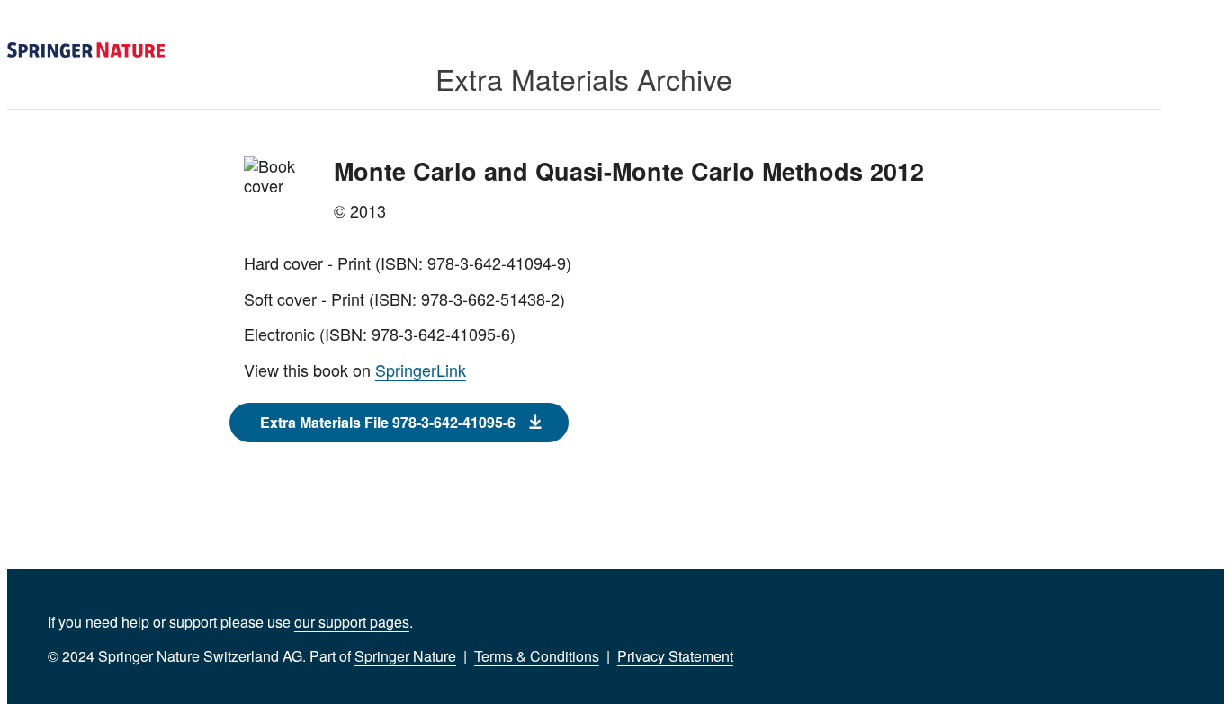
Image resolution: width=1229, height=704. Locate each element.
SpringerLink (420, 369)
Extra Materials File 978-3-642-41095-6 (388, 422)
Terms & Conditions (536, 656)
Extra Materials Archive (583, 78)
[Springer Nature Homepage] (86, 50)
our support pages (351, 621)
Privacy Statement (675, 656)
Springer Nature (405, 656)
